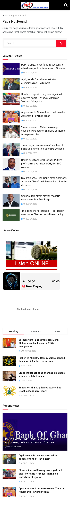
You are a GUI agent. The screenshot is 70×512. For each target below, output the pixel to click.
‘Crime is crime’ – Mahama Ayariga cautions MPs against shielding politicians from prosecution (43, 131)
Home (5, 15)
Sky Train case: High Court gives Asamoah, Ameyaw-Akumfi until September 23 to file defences (44, 181)
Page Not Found (18, 15)
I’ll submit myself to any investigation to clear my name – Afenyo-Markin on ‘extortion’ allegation (42, 98)
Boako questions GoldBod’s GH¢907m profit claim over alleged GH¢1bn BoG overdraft (41, 163)
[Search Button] (61, 43)
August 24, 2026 (30, 153)
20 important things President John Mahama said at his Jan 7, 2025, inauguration (39, 343)
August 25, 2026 (30, 73)
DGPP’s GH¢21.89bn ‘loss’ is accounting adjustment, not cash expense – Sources (29, 440)
